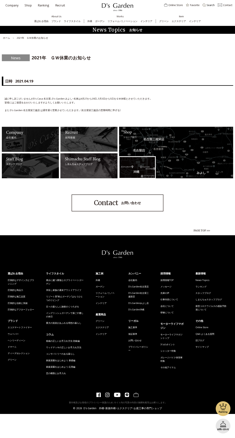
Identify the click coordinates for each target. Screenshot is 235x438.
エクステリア (179, 21)
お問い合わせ (117, 203)
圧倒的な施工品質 (16, 296)
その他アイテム (168, 367)
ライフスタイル (72, 21)
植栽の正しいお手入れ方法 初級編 (63, 341)
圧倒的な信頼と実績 (18, 303)
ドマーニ (12, 346)
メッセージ (165, 286)
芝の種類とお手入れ (56, 373)
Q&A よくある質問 (205, 334)
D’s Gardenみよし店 (138, 303)
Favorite (195, 5)
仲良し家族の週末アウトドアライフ (63, 290)
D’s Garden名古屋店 (138, 286)
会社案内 (132, 280)
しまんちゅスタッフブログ (209, 299)
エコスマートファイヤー (20, 327)
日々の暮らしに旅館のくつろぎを (62, 306)
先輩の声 (164, 293)
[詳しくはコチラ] (30, 150)
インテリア (146, 21)
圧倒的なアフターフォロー (21, 309)
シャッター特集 (168, 350)
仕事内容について (169, 299)
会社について (167, 306)
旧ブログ (200, 340)
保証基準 (132, 334)
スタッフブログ (203, 293)
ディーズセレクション (19, 353)
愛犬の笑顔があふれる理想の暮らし (63, 323)
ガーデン (100, 21)
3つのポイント (167, 344)
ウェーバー (13, 334)
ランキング (201, 286)
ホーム (6, 37)
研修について (167, 312)
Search (211, 5)
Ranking (43, 5)
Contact (227, 5)
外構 (89, 21)
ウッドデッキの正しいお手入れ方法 (63, 347)
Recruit (60, 5)
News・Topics (202, 280)
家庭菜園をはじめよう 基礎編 (60, 360)
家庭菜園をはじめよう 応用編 (60, 366)
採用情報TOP (167, 280)
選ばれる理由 (41, 21)
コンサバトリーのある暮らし (60, 353)
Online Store (175, 5)
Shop (28, 5)
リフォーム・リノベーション (123, 21)
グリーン (164, 21)
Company (12, 5)
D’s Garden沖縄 (136, 309)
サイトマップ (202, 346)
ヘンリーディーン (16, 340)
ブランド (56, 21)
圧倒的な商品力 (15, 290)
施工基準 (132, 327)
